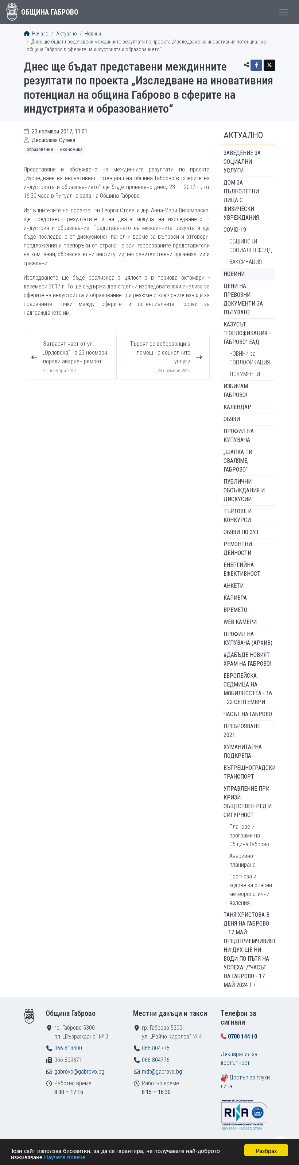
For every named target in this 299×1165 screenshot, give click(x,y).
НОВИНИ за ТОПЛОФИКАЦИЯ (249, 358)
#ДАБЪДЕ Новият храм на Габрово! (247, 659)
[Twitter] (269, 65)
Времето (235, 609)
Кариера (235, 597)
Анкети (234, 585)
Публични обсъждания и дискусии (244, 490)
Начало (39, 34)
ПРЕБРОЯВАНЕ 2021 (242, 730)
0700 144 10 (242, 1036)
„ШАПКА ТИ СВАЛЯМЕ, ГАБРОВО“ (238, 461)
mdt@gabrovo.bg (162, 1071)
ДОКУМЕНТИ (244, 374)
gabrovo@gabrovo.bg (79, 1071)
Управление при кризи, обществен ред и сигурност (248, 801)
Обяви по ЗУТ (241, 532)
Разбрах (266, 1150)
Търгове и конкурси (238, 515)
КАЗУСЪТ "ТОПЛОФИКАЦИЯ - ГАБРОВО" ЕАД (247, 333)
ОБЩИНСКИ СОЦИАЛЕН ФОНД (250, 246)
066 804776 (156, 1059)
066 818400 (68, 1048)
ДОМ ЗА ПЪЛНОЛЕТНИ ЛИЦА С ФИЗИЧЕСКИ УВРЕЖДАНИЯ (241, 200)
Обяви (232, 419)
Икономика (71, 149)
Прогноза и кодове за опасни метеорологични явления (250, 889)
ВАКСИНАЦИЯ (245, 261)
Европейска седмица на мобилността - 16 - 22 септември (248, 689)
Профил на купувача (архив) (248, 638)
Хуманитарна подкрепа (243, 751)
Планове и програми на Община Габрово (249, 835)
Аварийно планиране (242, 860)
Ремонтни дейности (238, 548)
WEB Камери (240, 622)
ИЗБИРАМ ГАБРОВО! (236, 390)
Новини (93, 34)
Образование (40, 149)
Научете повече (64, 1156)
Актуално (66, 34)
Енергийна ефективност (242, 569)
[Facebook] (256, 65)
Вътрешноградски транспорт (249, 772)
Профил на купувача (239, 435)
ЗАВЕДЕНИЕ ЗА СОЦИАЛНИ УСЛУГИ (242, 162)
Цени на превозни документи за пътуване (243, 299)
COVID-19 (235, 229)
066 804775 (156, 1048)
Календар (237, 407)
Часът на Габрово (248, 714)
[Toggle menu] (283, 12)
